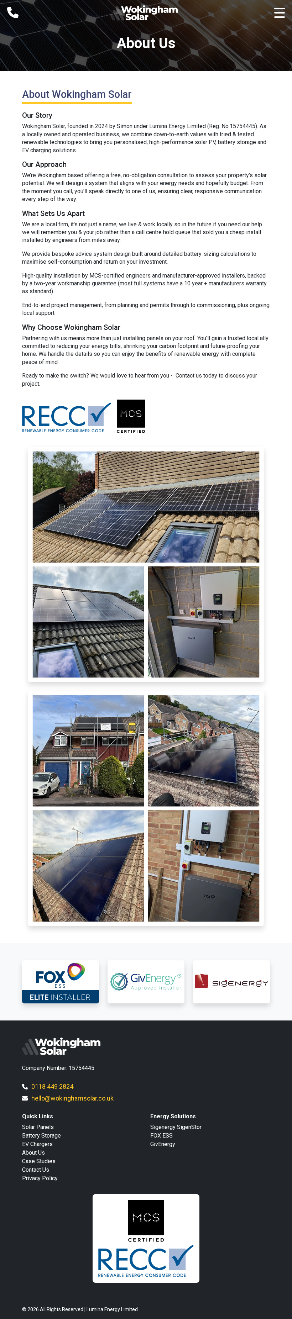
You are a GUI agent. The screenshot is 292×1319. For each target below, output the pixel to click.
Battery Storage (41, 1135)
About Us (33, 1152)
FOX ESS (161, 1135)
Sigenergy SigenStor (176, 1127)
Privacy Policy (40, 1178)
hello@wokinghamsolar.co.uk (72, 1098)
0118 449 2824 (52, 1086)
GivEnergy (162, 1144)
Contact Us (35, 1169)
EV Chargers (37, 1144)
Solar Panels (38, 1127)
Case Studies (39, 1161)
